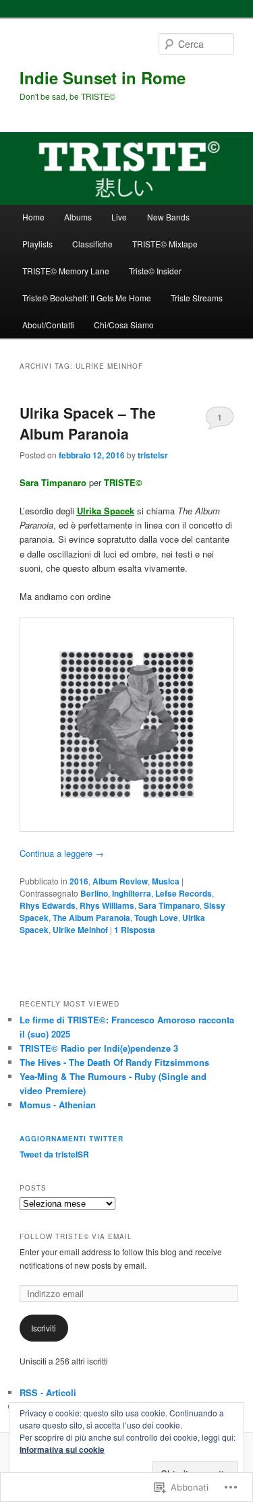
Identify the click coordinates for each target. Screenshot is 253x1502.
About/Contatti (48, 324)
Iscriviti (43, 1327)
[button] (127, 725)
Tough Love (156, 917)
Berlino (94, 893)
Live (119, 216)
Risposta (134, 930)
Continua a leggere (62, 853)
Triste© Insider (155, 270)
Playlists (37, 243)
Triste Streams (197, 297)
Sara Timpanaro (169, 905)
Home (33, 216)
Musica (165, 881)
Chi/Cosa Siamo (124, 324)
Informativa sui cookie (62, 1449)
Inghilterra (131, 893)
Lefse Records (183, 893)
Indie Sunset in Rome (103, 77)
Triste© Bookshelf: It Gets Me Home (86, 297)
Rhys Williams (107, 905)
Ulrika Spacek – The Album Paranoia (88, 423)
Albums (78, 216)
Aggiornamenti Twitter (71, 1138)
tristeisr (153, 455)
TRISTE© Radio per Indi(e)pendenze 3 (99, 1048)
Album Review (120, 881)
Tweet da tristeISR (54, 1154)
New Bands (168, 216)
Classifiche (92, 243)
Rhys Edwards (48, 905)
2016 (78, 881)
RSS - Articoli (48, 1392)
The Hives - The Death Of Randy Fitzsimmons (114, 1062)
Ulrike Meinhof (80, 930)
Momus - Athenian (58, 1104)
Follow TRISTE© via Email (76, 1236)
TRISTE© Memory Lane (65, 270)
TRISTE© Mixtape (165, 243)
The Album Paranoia (91, 917)
